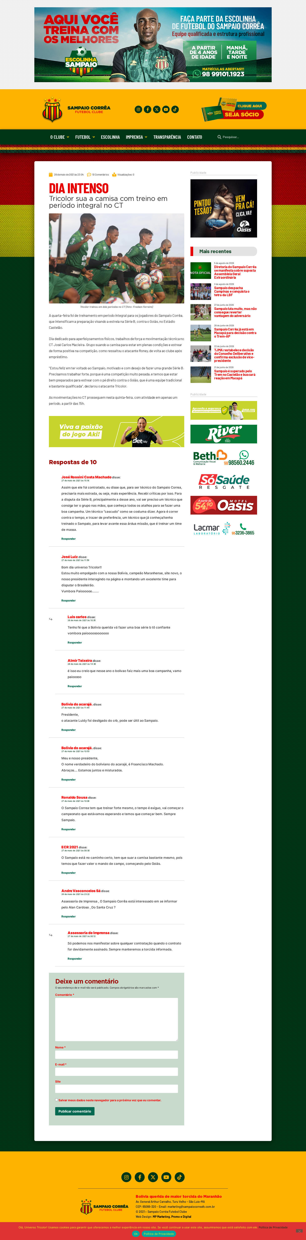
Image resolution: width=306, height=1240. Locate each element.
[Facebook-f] (147, 109)
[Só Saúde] (223, 493)
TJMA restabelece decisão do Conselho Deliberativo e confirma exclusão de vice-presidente (234, 355)
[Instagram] (138, 109)
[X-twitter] (156, 109)
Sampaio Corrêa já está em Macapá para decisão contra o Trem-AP (235, 332)
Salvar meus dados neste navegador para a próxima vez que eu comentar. (109, 1100)
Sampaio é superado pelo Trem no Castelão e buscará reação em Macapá (234, 374)
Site (58, 1081)
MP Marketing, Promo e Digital (172, 1216)
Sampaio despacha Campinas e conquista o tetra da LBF (231, 291)
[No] (299, 1231)
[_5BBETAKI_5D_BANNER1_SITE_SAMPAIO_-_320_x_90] (223, 422)
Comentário (64, 994)
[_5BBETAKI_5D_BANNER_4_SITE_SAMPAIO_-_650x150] (116, 449)
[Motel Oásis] (223, 236)
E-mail (61, 1064)
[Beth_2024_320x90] (223, 469)
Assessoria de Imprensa (88, 933)
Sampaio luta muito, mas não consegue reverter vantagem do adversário (235, 312)
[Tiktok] (175, 109)
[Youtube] (166, 109)
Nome (60, 1047)
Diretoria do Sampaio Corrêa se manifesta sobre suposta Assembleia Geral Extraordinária (235, 272)
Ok (136, 1233)
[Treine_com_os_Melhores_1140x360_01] (153, 81)
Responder (68, 538)
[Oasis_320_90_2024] (223, 516)
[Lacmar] (223, 540)
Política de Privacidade (273, 1227)
